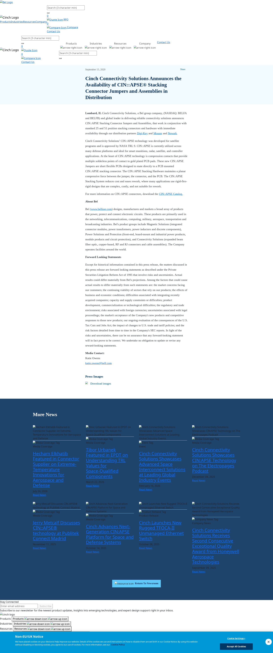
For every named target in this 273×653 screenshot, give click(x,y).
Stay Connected (9, 602)
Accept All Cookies (236, 646)
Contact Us (53, 31)
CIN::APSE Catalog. (171, 193)
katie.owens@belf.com (98, 363)
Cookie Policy (118, 644)
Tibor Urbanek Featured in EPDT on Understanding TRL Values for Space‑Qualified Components (107, 463)
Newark (172, 133)
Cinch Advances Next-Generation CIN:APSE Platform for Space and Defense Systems (110, 534)
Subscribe (46, 606)
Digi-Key (142, 133)
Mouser (157, 133)
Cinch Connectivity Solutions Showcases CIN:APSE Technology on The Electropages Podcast (214, 460)
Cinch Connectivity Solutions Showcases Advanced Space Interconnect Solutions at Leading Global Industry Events (162, 466)
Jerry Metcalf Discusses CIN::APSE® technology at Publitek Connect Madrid (56, 530)
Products (5, 22)
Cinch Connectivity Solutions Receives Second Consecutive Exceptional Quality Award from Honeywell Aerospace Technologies (215, 546)
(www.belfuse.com (101, 209)
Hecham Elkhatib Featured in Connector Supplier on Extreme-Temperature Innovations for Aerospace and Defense (56, 469)
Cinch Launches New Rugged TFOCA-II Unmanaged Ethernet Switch (161, 530)
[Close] (268, 642)
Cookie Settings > (236, 638)
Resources (29, 22)
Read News (39, 495)
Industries (17, 22)
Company (41, 22)
